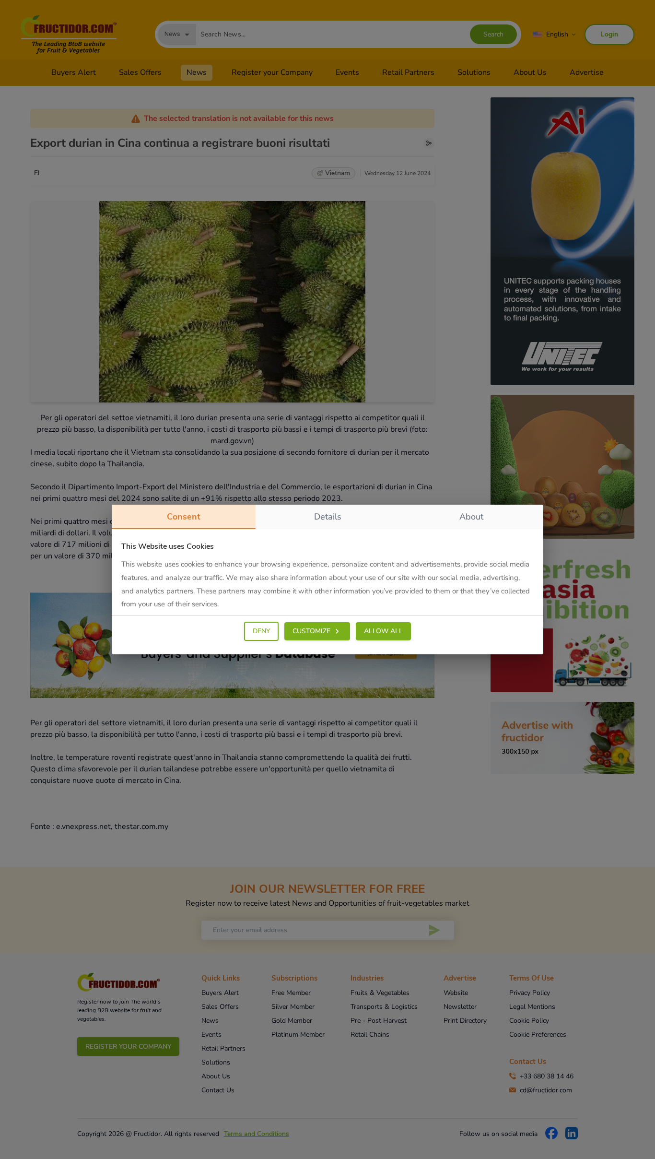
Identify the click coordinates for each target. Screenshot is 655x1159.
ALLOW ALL (383, 631)
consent (183, 516)
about (471, 516)
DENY (261, 631)
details (327, 516)
